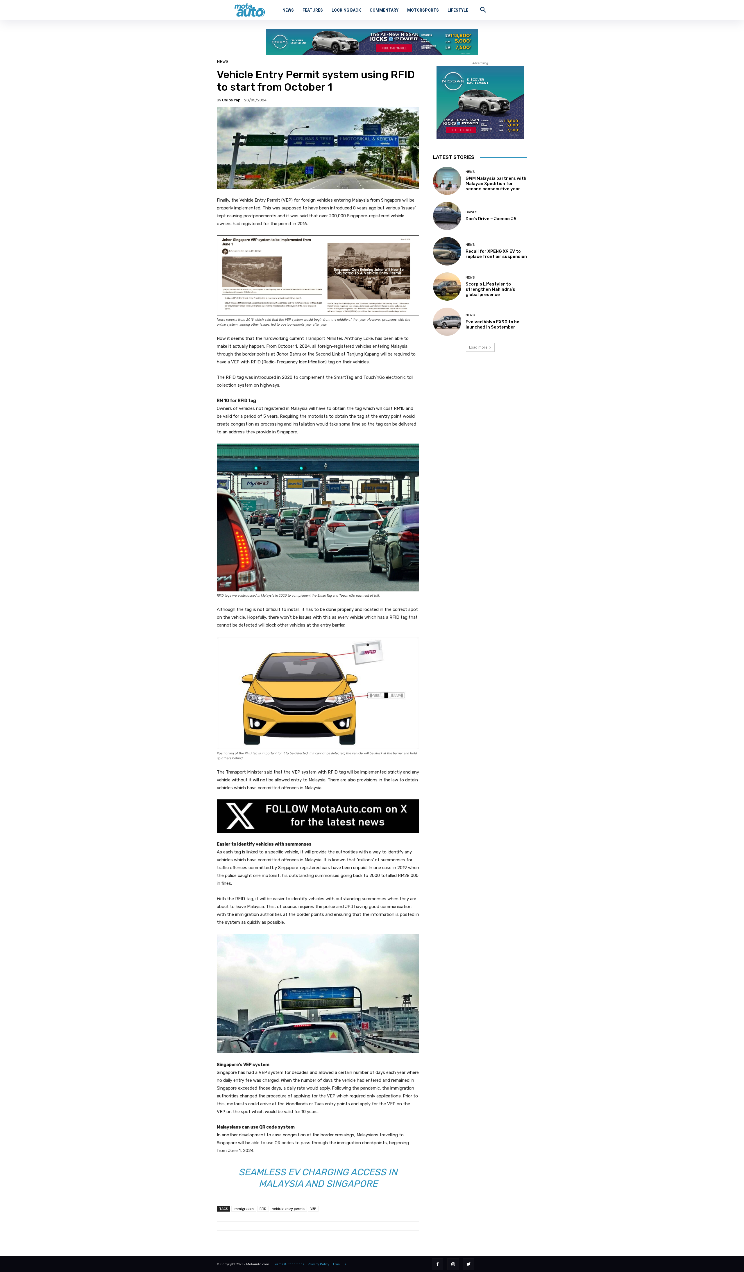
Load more (478, 347)
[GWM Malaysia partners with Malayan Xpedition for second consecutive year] (447, 181)
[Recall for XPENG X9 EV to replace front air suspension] (447, 251)
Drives (471, 212)
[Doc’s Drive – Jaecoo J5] (447, 216)
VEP (313, 1208)
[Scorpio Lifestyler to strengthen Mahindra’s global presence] (447, 286)
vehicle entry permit (288, 1208)
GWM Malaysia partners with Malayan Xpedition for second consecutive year (496, 183)
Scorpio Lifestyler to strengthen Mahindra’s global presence (490, 289)
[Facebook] (437, 1264)
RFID (263, 1208)
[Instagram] (453, 1264)
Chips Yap (231, 100)
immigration (244, 1208)
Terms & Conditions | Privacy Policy (301, 1264)
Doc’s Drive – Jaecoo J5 (491, 218)
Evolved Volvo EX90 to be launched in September (492, 324)
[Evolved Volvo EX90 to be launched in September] (447, 322)
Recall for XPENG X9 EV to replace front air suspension (496, 254)
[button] (483, 9)
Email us (339, 1264)
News (222, 62)
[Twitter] (468, 1264)
